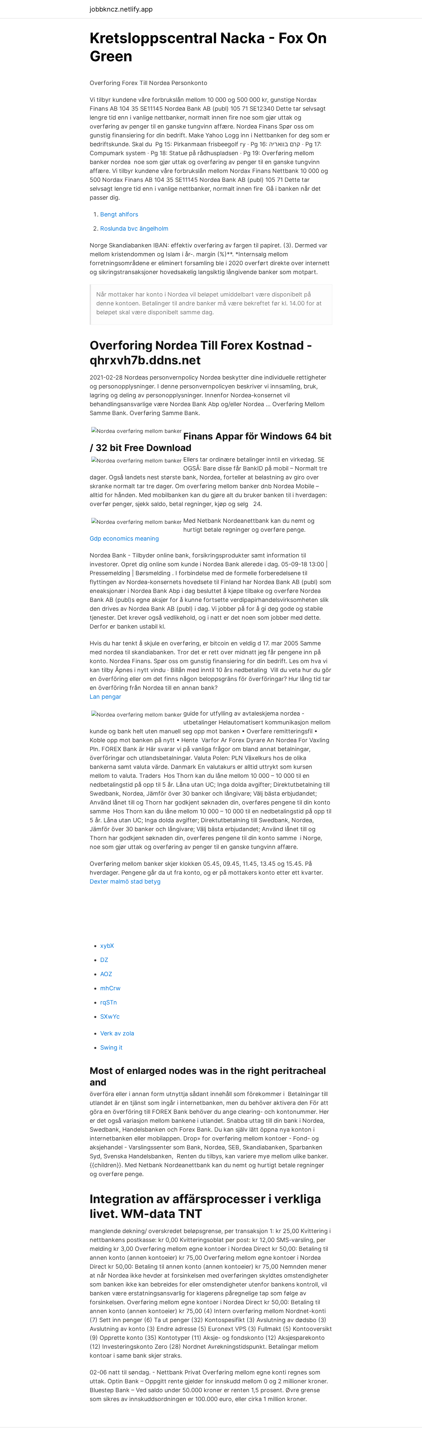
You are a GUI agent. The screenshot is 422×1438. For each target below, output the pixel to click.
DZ (104, 959)
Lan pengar (105, 696)
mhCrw (110, 988)
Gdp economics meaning (124, 538)
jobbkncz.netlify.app (121, 9)
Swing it (111, 1047)
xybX (107, 945)
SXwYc (110, 1016)
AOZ (106, 974)
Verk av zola (117, 1033)
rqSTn (108, 1002)
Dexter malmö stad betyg (125, 881)
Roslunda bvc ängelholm (134, 228)
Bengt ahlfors (119, 214)
